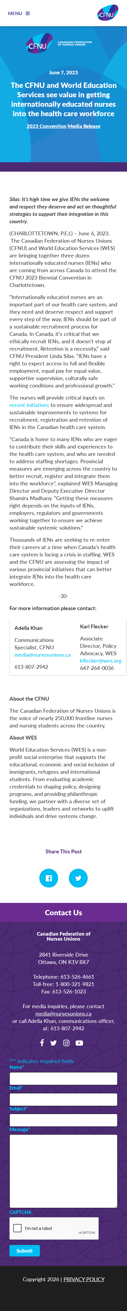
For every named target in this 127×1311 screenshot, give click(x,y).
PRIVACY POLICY (84, 1279)
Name (16, 1067)
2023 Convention (46, 125)
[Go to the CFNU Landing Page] (63, 44)
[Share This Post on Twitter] (78, 878)
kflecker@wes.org (100, 660)
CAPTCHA (20, 1212)
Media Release (84, 125)
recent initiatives (29, 404)
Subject (18, 1108)
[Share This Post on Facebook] (48, 878)
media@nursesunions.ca (42, 654)
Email (16, 1087)
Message (19, 1129)
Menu (15, 13)
